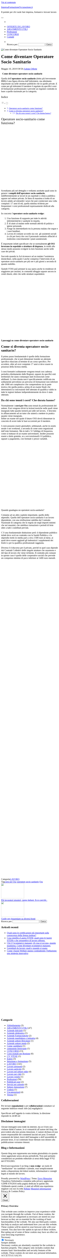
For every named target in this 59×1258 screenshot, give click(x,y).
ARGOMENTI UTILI (17, 29)
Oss (41, 882)
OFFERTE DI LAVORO (18, 26)
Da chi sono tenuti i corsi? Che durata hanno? (33, 113)
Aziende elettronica (15, 1033)
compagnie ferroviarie (17, 1048)
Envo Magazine (45, 1178)
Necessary (9, 1240)
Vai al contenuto (8, 2)
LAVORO (14, 879)
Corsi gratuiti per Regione (18, 1053)
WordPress (25, 1178)
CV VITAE (12, 1056)
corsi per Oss (10, 882)
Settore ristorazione (15, 1087)
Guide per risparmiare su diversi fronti (18, 918)
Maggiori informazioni (41, 1189)
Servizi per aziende (15, 1084)
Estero (10, 1059)
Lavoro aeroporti (14, 1066)
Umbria (10, 1089)
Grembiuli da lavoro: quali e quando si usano (27, 948)
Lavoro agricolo (14, 1069)
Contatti (10, 37)
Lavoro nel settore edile (17, 1071)
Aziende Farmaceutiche (17, 1035)
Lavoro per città (14, 1074)
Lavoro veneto (13, 1077)
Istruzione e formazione (17, 1061)
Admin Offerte (30, 69)
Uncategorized (13, 1092)
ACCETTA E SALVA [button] (11, 1255)
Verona (10, 1095)
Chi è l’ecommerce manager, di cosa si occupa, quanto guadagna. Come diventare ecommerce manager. (31, 944)
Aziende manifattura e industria (21, 1038)
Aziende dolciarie (15, 1030)
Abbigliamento (13, 1025)
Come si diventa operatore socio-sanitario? (26, 111)
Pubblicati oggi (13, 1082)
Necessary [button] (5, 1237)
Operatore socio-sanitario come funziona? (26, 108)
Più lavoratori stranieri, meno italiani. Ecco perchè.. (24, 900)
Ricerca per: (12, 44)
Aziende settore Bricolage (18, 1041)
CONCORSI (13, 34)
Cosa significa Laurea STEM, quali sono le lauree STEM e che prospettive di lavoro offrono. (29, 939)
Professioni (12, 32)
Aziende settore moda (16, 1043)
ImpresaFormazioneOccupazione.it (17, 7)
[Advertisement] (29, 157)
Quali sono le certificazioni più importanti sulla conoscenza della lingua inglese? (28, 934)
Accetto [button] (19, 1189)
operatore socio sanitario (28, 882)
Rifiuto (27, 1189)
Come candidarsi (14, 1046)
